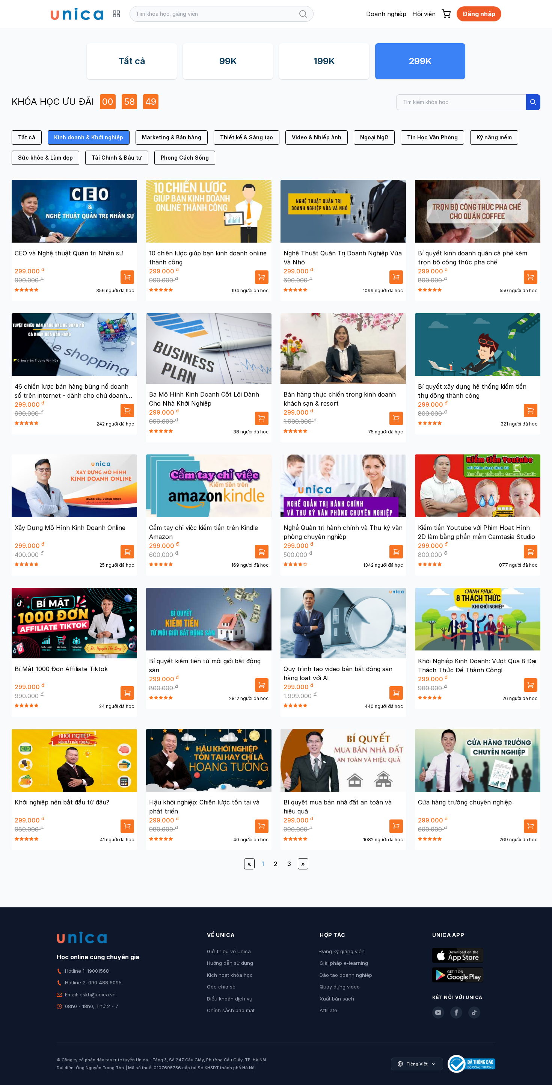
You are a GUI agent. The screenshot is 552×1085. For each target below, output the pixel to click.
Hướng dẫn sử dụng (230, 963)
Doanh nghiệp (386, 14)
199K (324, 61)
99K (228, 61)
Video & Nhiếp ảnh (316, 137)
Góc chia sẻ (221, 987)
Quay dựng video (340, 987)
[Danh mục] (116, 14)
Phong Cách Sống (185, 157)
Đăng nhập (479, 14)
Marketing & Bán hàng (171, 137)
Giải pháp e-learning (344, 963)
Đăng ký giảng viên (342, 951)
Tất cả (132, 61)
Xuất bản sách (337, 999)
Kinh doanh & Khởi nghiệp (88, 137)
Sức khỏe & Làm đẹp (45, 157)
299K (420, 61)
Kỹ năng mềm (494, 137)
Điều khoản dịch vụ (229, 999)
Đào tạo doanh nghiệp (346, 975)
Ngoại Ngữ (374, 137)
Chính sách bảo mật (231, 1010)
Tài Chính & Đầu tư (117, 157)
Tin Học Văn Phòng (432, 137)
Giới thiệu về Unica (229, 951)
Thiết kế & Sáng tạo (246, 137)
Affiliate (328, 1010)
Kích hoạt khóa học (230, 975)
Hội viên (424, 14)
